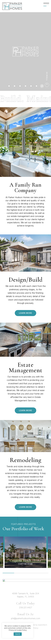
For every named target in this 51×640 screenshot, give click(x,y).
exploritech (42, 625)
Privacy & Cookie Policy (18, 630)
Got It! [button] (17, 634)
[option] (25, 552)
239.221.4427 (25, 607)
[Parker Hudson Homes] (12, 6)
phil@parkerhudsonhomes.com (25, 618)
